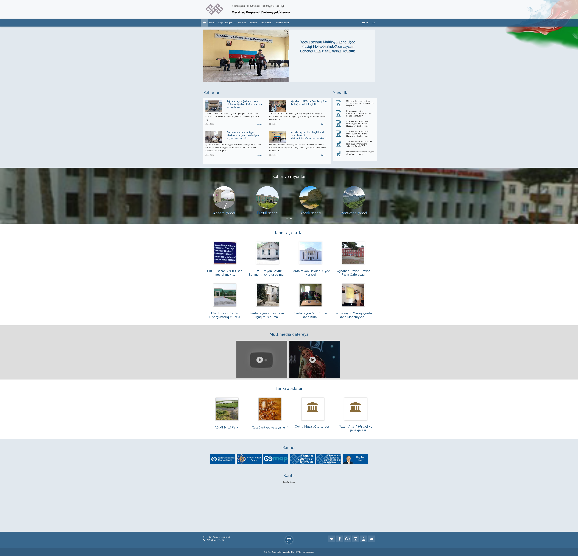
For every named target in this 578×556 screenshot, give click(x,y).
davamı (260, 124)
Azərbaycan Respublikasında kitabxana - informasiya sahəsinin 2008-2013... (359, 144)
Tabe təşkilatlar (266, 23)
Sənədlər (253, 23)
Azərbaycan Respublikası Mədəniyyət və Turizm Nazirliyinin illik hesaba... (357, 123)
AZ (373, 23)
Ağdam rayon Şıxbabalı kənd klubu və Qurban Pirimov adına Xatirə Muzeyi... (244, 104)
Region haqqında (225, 23)
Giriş (366, 23)
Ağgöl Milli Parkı (227, 427)
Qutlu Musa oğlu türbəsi (313, 426)
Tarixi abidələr (282, 23)
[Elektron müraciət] (289, 540)
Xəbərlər (242, 23)
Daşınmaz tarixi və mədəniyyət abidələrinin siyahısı (360, 153)
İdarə (211, 23)
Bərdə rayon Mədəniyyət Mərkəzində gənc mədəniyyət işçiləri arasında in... (243, 135)
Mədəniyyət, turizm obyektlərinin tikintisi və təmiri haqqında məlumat (359, 113)
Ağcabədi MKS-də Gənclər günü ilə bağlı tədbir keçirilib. (309, 103)
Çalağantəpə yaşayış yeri (270, 427)
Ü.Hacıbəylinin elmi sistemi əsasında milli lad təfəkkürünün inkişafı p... (360, 103)
